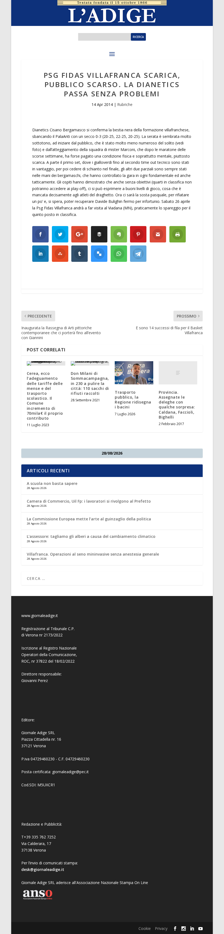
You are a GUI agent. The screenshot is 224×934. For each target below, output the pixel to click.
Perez (43, 680)
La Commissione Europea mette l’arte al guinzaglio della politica (89, 518)
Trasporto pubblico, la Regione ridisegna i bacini (133, 400)
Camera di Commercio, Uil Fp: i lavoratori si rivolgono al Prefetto (89, 501)
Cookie (144, 928)
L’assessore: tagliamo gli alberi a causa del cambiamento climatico (91, 536)
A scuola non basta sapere (52, 483)
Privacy (161, 928)
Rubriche (124, 104)
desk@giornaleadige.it (42, 869)
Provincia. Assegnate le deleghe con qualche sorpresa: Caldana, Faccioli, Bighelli (177, 405)
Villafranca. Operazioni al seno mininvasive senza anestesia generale (93, 554)
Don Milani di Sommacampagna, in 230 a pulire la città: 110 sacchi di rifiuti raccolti (90, 383)
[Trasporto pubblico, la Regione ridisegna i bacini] (134, 372)
